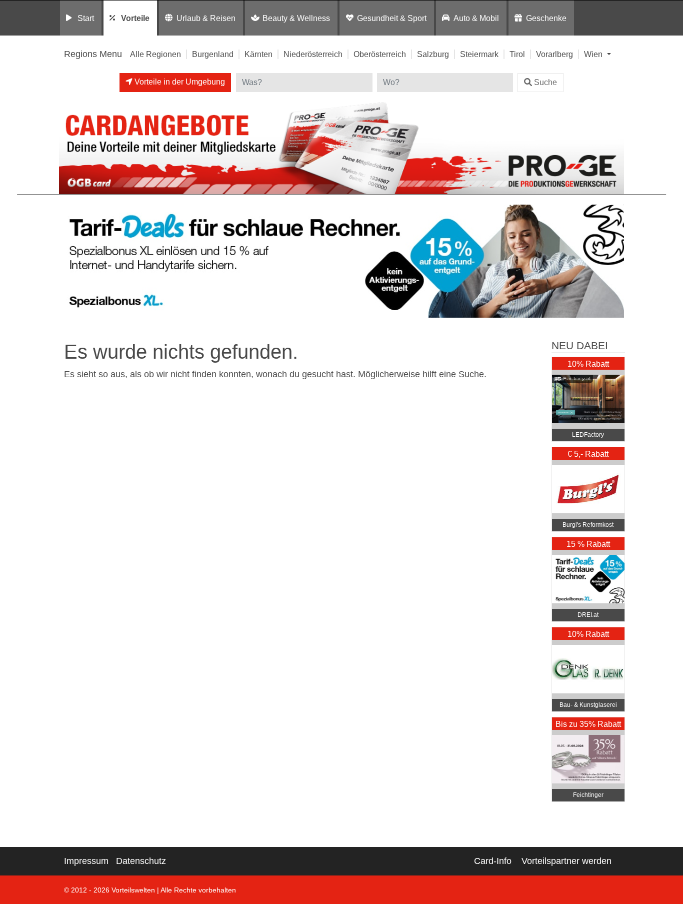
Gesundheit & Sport (391, 18)
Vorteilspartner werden (567, 861)
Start (86, 18)
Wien (594, 54)
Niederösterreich (313, 54)
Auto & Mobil (476, 18)
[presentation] (68, 261)
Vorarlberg (554, 54)
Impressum (86, 861)
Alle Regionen (155, 54)
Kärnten (258, 54)
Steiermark (479, 54)
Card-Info (493, 861)
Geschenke (546, 18)
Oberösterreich (380, 54)
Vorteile (135, 18)
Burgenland (213, 54)
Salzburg (433, 54)
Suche (545, 82)
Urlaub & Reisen (206, 18)
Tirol (517, 54)
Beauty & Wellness (296, 18)
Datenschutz (141, 861)
